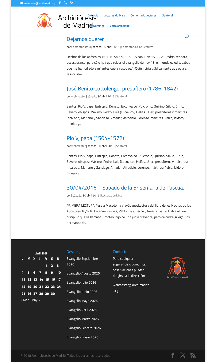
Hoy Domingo (96, 26)
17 (59, 279)
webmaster (78, 96)
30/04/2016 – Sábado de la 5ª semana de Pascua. (125, 187)
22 (47, 286)
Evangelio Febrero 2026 (84, 327)
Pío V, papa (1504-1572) (95, 138)
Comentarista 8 (81, 46)
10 (59, 272)
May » (35, 299)
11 (23, 279)
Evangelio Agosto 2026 (83, 273)
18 (23, 286)
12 (29, 279)
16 (53, 279)
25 (23, 293)
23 (53, 286)
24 (59, 286)
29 (47, 293)
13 (35, 279)
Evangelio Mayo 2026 (82, 300)
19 (29, 286)
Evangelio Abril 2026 (82, 309)
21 (41, 286)
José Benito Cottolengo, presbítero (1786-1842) (122, 88)
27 (35, 293)
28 (41, 293)
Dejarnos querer (85, 39)
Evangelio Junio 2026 (82, 291)
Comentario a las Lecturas (137, 46)
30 (53, 293)
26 (29, 293)
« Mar (24, 299)
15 (47, 279)
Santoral (167, 15)
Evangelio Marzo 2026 (83, 318)
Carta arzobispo (120, 26)
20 (35, 286)
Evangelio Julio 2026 (81, 282)
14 (41, 279)
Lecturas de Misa (114, 15)
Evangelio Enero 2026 (82, 337)
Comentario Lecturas (144, 15)
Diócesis (93, 15)
